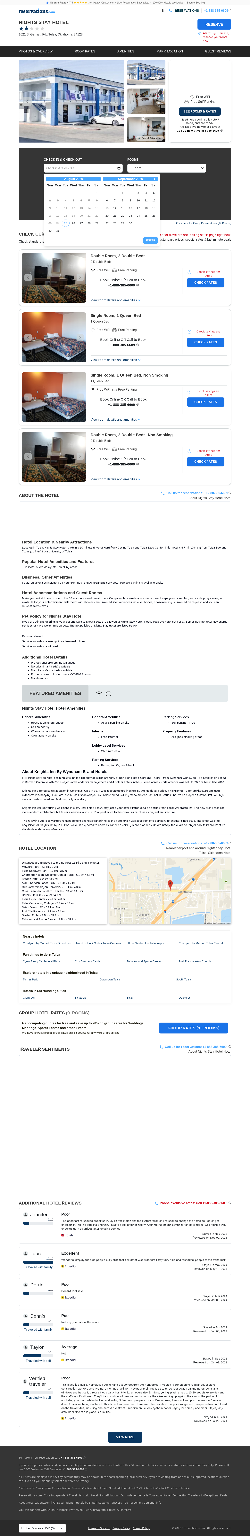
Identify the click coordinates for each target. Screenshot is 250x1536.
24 (138, 215)
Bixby (130, 997)
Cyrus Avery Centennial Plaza (41, 961)
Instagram (99, 1510)
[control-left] (27, 101)
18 (146, 208)
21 (114, 215)
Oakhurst (184, 997)
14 (114, 208)
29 (96, 223)
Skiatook (80, 997)
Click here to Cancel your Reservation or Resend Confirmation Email (63, 1488)
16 (130, 208)
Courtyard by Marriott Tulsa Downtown (47, 943)
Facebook (61, 1510)
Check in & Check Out (63, 159)
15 (122, 208)
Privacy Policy (121, 1528)
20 (107, 215)
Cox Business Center (88, 961)
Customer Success (110, 1502)
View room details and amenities (114, 300)
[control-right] (115, 101)
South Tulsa (183, 979)
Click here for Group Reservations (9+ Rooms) (203, 223)
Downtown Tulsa (109, 979)
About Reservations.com (34, 1502)
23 (130, 215)
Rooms (133, 159)
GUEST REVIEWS (218, 51)
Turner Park (30, 979)
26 (73, 223)
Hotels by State (86, 1502)
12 (153, 200)
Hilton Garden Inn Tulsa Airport (146, 943)
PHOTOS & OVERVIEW (36, 51)
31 (57, 230)
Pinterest (125, 1510)
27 (81, 223)
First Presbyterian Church (195, 961)
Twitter (73, 1510)
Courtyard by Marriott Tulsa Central (201, 943)
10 (138, 200)
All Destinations (63, 1502)
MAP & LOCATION (170, 51)
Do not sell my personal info (142, 1502)
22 (122, 215)
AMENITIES (125, 51)
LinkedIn (112, 1510)
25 (65, 223)
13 (107, 208)
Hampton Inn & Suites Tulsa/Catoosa (98, 943)
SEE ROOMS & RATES (199, 111)
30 (50, 230)
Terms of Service (99, 1528)
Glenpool (29, 997)
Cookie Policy (141, 1528)
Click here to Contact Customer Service (164, 1488)
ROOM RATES (85, 51)
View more (125, 1437)
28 (89, 223)
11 (146, 200)
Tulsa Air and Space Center (144, 961)
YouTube (85, 1510)
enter (150, 240)
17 (138, 208)
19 (153, 208)
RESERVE (214, 24)
